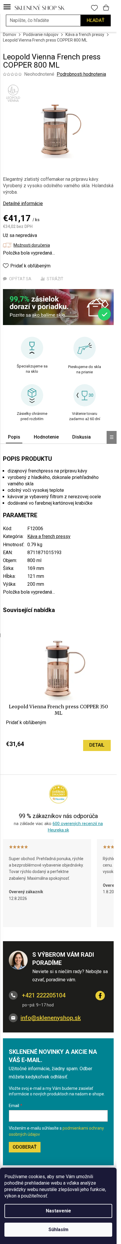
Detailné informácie (23, 203)
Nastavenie (58, 1211)
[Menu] (7, 7)
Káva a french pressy (48, 536)
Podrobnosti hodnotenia (81, 74)
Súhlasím (58, 1229)
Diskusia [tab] (81, 437)
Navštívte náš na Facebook (100, 995)
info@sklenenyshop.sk (51, 1017)
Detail (97, 745)
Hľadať (96, 20)
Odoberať (25, 1147)
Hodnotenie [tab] (46, 437)
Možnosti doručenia (32, 245)
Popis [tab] (14, 437)
